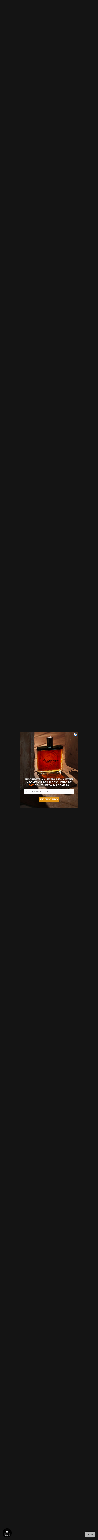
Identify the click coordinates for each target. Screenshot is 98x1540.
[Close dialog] (75, 734)
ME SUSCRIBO (49, 799)
